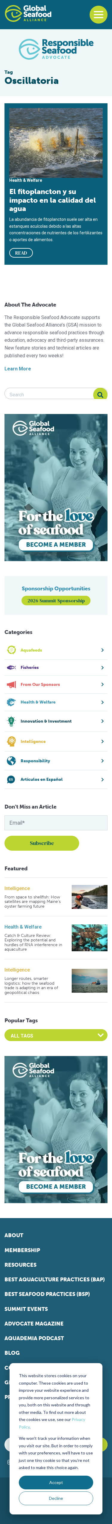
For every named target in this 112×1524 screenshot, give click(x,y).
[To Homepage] (28, 13)
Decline (56, 1498)
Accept (56, 1482)
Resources (20, 1265)
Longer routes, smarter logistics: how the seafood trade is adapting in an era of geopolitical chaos (31, 985)
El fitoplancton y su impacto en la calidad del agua (52, 200)
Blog (12, 1353)
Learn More (17, 369)
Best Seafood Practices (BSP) (47, 1294)
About (13, 1235)
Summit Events (26, 1309)
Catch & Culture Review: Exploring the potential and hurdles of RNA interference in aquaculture (33, 942)
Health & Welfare (23, 927)
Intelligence (17, 888)
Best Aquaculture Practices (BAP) (54, 1279)
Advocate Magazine (34, 1323)
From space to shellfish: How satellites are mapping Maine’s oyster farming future (32, 902)
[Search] (100, 395)
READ (21, 253)
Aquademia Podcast (34, 1338)
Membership (22, 1250)
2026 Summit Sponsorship (56, 600)
